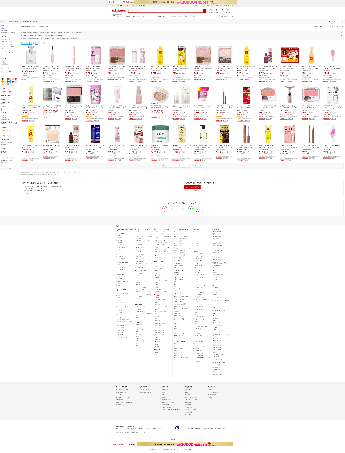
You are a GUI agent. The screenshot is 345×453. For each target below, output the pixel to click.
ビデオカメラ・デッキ (141, 247)
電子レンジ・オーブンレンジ (123, 293)
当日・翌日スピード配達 (122, 389)
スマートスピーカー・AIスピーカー (144, 264)
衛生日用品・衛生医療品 (180, 304)
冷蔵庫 (175, 16)
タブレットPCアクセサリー (161, 240)
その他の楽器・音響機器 (161, 291)
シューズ (215, 241)
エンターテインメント (160, 302)
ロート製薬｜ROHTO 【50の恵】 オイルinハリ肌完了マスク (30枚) (289, 68)
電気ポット (119, 312)
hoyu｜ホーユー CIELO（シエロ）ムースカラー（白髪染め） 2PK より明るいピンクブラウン (181, 68)
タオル (214, 281)
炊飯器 (118, 295)
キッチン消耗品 (178, 241)
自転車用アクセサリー (218, 236)
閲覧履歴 (164, 394)
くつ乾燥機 (119, 245)
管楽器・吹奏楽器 (159, 270)
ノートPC (138, 275)
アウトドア (215, 255)
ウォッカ (195, 243)
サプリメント (177, 343)
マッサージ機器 (139, 329)
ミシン (118, 252)
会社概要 (225, 6)
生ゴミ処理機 (119, 335)
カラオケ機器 (158, 289)
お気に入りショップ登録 (191, 399)
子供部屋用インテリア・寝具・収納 (221, 335)
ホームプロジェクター (141, 244)
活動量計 (138, 336)
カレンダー (157, 314)
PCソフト (138, 301)
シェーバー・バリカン (141, 311)
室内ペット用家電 (197, 335)
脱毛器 (137, 317)
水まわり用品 (177, 257)
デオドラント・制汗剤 (179, 333)
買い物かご (165, 389)
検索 (10, 71)
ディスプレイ (139, 280)
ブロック (195, 279)
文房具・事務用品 (217, 265)
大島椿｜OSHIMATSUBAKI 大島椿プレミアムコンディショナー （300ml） (246, 68)
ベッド (214, 320)
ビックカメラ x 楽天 (117, 6)
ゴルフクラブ (216, 238)
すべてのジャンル (5, 21)
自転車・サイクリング (218, 231)
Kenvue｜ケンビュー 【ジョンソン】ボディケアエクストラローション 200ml (181, 147)
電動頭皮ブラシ (139, 324)
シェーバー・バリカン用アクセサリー (144, 314)
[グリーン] (8, 81)
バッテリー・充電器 (160, 244)
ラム (194, 238)
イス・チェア (216, 332)
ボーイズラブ (158, 328)
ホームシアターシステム (142, 249)
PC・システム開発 (159, 335)
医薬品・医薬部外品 (179, 299)
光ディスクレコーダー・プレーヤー (144, 241)
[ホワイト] (5, 79)
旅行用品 (215, 307)
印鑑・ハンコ (216, 267)
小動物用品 (196, 321)
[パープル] (13, 81)
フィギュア (196, 263)
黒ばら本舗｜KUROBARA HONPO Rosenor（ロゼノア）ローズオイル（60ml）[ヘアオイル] (74, 147)
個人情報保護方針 (212, 394)
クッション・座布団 (217, 325)
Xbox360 (176, 274)
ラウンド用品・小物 (217, 245)
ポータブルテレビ (140, 254)
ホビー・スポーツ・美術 (161, 307)
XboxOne (176, 272)
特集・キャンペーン (144, 389)
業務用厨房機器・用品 (179, 250)
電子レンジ (193, 16)
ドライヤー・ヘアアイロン (142, 307)
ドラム (156, 273)
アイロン (118, 249)
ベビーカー (196, 301)
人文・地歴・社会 (159, 321)
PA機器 (156, 266)
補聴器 (137, 331)
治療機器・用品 (178, 301)
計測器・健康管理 (178, 348)
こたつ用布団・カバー (218, 354)
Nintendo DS (177, 288)
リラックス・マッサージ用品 (181, 357)
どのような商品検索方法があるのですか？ (34, 188)
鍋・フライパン (178, 231)
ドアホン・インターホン (199, 346)
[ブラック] (2, 79)
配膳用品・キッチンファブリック (182, 248)
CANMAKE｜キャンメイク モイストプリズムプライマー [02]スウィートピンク (138, 107)
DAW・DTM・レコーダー (161, 268)
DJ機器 (156, 282)
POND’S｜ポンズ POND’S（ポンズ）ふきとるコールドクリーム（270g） (160, 147)
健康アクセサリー (178, 355)
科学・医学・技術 (159, 332)
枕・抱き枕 (215, 318)
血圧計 (137, 343)
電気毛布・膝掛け (120, 274)
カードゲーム (196, 270)
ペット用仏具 (196, 333)
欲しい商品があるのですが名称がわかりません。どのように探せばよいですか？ (43, 186)
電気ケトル (119, 314)
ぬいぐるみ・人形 (197, 253)
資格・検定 (157, 342)
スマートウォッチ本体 (160, 249)
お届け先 (3, 106)
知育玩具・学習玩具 (198, 256)
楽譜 (156, 309)
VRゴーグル (158, 258)
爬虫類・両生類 (197, 328)
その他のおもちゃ (197, 281)
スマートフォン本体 (160, 231)
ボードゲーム (196, 272)
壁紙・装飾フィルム (217, 347)
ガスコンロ (119, 310)
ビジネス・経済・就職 (160, 311)
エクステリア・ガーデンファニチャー (201, 358)
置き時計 (215, 294)
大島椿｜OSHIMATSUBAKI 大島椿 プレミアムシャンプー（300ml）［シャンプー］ (160, 68)
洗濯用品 (215, 272)
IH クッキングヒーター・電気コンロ (124, 322)
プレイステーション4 (179, 267)
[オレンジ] (2, 81)
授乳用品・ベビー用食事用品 (200, 299)
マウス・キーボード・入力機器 (143, 294)
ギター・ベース (159, 275)
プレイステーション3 (179, 279)
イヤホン (153, 16)
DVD (156, 357)
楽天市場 (230, 6)
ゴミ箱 (214, 352)
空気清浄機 (161, 16)
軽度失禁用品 (177, 315)
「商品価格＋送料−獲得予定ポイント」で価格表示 (32, 26)
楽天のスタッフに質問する (192, 187)
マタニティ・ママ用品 (198, 292)
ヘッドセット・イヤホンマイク (162, 247)
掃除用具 (215, 270)
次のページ (198, 165)
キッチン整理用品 (178, 243)
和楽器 (156, 287)
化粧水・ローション (179, 324)
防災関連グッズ (197, 350)
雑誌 (156, 318)
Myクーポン (165, 399)
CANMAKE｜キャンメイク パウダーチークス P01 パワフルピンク (117, 68)
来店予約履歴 (165, 404)
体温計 (137, 345)
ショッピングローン (121, 394)
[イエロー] (5, 81)
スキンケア (177, 321)
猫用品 (195, 312)
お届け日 (3, 112)
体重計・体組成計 (140, 341)
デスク (214, 329)
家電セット (127, 16)
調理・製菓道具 (178, 234)
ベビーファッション (198, 290)
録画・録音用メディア (141, 238)
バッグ (214, 305)
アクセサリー (158, 277)
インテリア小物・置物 (218, 359)
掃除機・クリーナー (121, 247)
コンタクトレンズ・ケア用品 (181, 308)
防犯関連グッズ (216, 367)
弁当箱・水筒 (177, 245)
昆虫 (194, 331)
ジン (194, 236)
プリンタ (138, 282)
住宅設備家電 (119, 256)
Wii (175, 286)
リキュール (196, 241)
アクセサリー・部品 (140, 258)
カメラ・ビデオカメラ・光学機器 (144, 236)
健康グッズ (177, 353)
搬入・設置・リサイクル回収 (123, 397)
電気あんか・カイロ (121, 276)
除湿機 (118, 285)
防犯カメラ (196, 348)
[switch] (16, 123)
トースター (119, 300)
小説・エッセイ (159, 325)
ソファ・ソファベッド (218, 322)
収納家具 (215, 338)
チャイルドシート (197, 304)
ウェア (214, 248)
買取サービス (119, 404)
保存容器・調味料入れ (179, 238)
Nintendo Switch (178, 263)
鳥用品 (195, 324)
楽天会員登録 (229, 16)
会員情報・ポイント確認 (168, 402)
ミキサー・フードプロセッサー (124, 319)
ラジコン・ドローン (198, 265)
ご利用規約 (210, 397)
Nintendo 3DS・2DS (179, 270)
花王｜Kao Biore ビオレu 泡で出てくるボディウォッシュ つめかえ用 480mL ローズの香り (95, 107)
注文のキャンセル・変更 (191, 397)
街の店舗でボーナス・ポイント (147, 392)
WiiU (175, 284)
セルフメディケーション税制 (123, 432)
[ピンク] (13, 79)
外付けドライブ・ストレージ (143, 291)
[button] (1, 63)
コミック (157, 297)
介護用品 (176, 311)
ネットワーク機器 (140, 289)
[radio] (2, 28)
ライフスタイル (159, 316)
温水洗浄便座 (139, 334)
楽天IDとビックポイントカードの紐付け (172, 409)
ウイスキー (196, 231)
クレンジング (177, 326)
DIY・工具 (195, 343)
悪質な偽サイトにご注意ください (139, 432)
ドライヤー (146, 16)
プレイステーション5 (179, 265)
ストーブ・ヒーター (121, 267)
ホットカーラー (139, 320)
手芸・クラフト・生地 (218, 274)
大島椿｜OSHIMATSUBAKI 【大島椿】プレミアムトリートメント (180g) (268, 147)
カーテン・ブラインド (218, 340)
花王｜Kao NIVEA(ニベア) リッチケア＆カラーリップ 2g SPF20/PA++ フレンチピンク (95, 147)
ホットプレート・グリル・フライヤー (124, 307)
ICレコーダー (139, 251)
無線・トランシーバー (141, 261)
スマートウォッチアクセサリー (162, 251)
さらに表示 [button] (5, 54)
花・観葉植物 (196, 361)
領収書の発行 (188, 402)
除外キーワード (5, 162)
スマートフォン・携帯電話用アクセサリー (163, 237)
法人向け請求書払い (167, 407)
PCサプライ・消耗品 (141, 287)
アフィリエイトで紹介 (190, 409)
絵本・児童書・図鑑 (160, 300)
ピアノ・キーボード (160, 263)
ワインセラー (119, 317)
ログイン (223, 16)
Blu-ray (156, 352)
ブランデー (196, 245)
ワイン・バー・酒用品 (179, 255)
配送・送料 (187, 389)
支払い (186, 392)
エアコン (168, 16)
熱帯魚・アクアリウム (198, 319)
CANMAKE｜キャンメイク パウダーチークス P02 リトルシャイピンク (203, 68)
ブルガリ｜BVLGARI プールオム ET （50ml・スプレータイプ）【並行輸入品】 (31, 68)
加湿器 (118, 283)
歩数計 (137, 338)
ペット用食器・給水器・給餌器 (201, 326)
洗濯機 (180, 16)
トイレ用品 (215, 279)
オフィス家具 (216, 356)
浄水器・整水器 (120, 330)
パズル (195, 267)
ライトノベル (158, 339)
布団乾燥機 (119, 242)
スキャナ (138, 284)
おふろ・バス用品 (197, 294)
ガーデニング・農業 (198, 355)
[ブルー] (10, 81)
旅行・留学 (157, 304)
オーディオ (138, 234)
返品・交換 (187, 394)
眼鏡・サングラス (217, 259)
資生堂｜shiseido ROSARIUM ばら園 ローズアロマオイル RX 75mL (268, 68)
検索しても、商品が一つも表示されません (34, 190)
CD (156, 354)
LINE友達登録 (188, 407)
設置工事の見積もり (121, 399)
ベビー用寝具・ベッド (198, 297)
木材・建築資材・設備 (198, 353)
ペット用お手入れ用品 (198, 317)
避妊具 (175, 306)
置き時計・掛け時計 (217, 345)
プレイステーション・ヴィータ (181, 277)
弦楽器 (156, 284)
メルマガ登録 (188, 404)
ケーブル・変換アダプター (161, 242)
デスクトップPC (140, 273)
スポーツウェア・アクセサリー (220, 257)
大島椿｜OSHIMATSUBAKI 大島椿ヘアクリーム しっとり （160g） (31, 147)
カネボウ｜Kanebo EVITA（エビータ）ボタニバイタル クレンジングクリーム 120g (117, 107)
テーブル (215, 327)
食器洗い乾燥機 (120, 328)
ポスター (157, 346)
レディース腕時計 (217, 290)
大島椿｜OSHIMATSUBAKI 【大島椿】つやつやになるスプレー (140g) (31, 107)
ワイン (195, 234)
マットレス (215, 315)
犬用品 (195, 314)
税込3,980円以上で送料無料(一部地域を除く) (134, 6)
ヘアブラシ (138, 309)
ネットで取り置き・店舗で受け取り (124, 402)
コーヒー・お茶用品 (179, 252)
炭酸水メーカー (120, 325)
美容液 (175, 328)
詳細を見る (75, 38)
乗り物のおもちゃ (197, 258)
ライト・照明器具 (120, 259)
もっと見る (25, 193)
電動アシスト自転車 (217, 234)
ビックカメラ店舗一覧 (215, 6)
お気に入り (165, 392)
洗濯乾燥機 (119, 238)
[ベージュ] (10, 79)
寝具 (214, 313)
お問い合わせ (188, 414)
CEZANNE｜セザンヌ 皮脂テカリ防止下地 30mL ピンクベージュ (117, 147)
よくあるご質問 (205, 6)
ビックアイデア (136, 16)
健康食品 (176, 350)
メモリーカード (139, 256)
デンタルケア (139, 322)
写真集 (156, 344)
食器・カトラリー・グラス (180, 236)
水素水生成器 (119, 332)
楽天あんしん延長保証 (121, 392)
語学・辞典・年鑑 (159, 330)
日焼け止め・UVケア (179, 335)
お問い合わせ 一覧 (170, 449)
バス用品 (215, 277)
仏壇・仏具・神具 (217, 374)
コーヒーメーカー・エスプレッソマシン (124, 303)
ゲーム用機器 (139, 296)
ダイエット (177, 346)
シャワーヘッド (139, 327)
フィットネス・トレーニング (220, 250)
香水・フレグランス (179, 338)
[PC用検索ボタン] (204, 11)
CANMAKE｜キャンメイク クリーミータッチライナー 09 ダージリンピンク (225, 107)
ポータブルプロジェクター (142, 267)
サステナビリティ (180, 449)
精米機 (118, 298)
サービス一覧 (162, 449)
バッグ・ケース (216, 243)
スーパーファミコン (179, 293)
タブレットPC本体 (159, 234)
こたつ (118, 271)
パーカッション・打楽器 (161, 280)
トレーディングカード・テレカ (201, 274)
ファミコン (177, 291)
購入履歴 (164, 397)
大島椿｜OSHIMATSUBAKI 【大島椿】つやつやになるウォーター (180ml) (311, 68)
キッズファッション (198, 287)
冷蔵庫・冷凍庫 (120, 233)
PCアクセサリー (140, 277)
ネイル (175, 331)
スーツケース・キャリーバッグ (220, 302)
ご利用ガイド (197, 6)
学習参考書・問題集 (160, 323)
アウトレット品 (216, 365)
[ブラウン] (8, 79)
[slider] (1, 65)
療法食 (195, 338)
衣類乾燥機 (119, 240)
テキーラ (195, 248)
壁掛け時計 (215, 292)
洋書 (156, 337)
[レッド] (15, 79)
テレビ (186, 16)
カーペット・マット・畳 (219, 342)
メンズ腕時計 (216, 287)
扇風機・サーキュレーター (122, 281)
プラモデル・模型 (197, 260)
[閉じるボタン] (342, 32)
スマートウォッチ (217, 297)
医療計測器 (177, 313)
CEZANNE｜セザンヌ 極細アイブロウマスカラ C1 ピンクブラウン (246, 147)
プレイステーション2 (179, 281)
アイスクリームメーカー (122, 337)
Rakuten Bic (119, 10)
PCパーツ (138, 298)
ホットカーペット (120, 269)
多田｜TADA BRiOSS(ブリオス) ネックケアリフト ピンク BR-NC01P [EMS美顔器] (289, 107)
